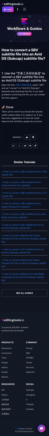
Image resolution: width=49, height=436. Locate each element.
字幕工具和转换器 (23, 85)
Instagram (30, 395)
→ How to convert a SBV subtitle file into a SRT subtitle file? (24, 173)
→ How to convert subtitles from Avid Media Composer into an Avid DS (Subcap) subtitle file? (23, 277)
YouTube (30, 390)
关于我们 (30, 358)
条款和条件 (6, 409)
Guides (5, 372)
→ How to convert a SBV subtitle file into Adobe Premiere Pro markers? (21, 205)
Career (29, 362)
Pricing (29, 348)
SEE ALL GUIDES (24, 293)
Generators (7, 348)
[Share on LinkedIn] (30, 145)
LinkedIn (30, 409)
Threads (30, 404)
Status (5, 395)
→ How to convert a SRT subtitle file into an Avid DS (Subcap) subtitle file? (23, 226)
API (3, 390)
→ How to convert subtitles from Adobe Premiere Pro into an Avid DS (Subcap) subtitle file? (24, 238)
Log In (9, 9)
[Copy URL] (35, 145)
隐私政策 (5, 404)
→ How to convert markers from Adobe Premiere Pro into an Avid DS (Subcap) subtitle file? (24, 263)
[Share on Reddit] (25, 145)
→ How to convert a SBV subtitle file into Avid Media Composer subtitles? (24, 216)
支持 (28, 353)
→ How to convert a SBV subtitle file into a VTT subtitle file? (24, 194)
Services (30, 367)
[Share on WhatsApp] (13, 145)
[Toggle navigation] (24, 9)
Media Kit (30, 372)
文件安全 (5, 399)
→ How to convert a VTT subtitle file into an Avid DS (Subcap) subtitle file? (23, 251)
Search (5, 377)
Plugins (5, 362)
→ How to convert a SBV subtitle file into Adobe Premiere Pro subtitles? (21, 184)
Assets (5, 367)
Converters (7, 353)
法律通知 (5, 414)
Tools (4, 358)
